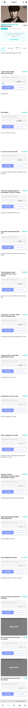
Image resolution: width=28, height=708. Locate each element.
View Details (8, 87)
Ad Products (3, 48)
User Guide (10, 48)
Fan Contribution (20, 87)
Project (14, 2)
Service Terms (11, 701)
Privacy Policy (4, 701)
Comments (17, 48)
